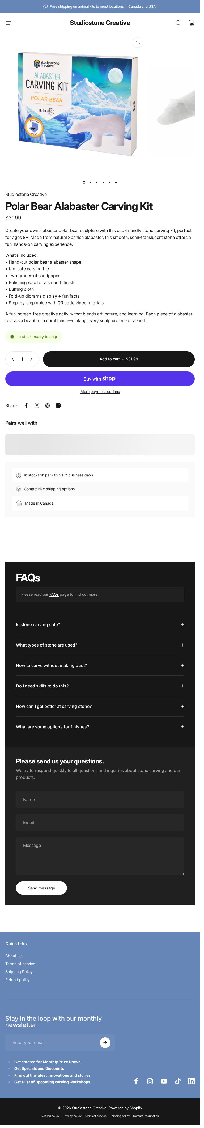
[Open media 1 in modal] (138, 42)
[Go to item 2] (90, 182)
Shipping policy (120, 1116)
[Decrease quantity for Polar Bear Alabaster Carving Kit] (12, 359)
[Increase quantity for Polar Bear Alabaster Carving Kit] (32, 359)
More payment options (100, 391)
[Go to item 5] (110, 182)
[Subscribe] (105, 1042)
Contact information (146, 1116)
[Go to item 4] (103, 182)
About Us (14, 955)
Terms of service (20, 963)
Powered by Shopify (125, 1108)
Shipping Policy (19, 971)
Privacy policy (72, 1116)
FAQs (54, 594)
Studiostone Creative (100, 23)
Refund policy (17, 979)
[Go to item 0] (84, 182)
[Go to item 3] (97, 182)
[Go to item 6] (116, 182)
